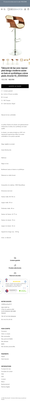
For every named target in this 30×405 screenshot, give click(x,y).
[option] (15, 35)
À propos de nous (6, 369)
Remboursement (5, 384)
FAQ (2, 374)
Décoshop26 (7, 398)
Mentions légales (5, 387)
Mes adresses (4, 341)
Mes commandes (5, 336)
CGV (2, 376)
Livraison (3, 379)
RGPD (2, 344)
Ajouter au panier (15, 86)
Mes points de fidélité (7, 339)
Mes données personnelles (8, 346)
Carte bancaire (5, 359)
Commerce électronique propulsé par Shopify (13, 398)
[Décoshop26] (15, 9)
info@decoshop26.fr (6, 304)
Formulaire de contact (6, 371)
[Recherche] (5, 9)
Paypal (3, 356)
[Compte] (24, 9)
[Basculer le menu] (2, 9)
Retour (3, 382)
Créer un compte (5, 334)
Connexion (4, 331)
